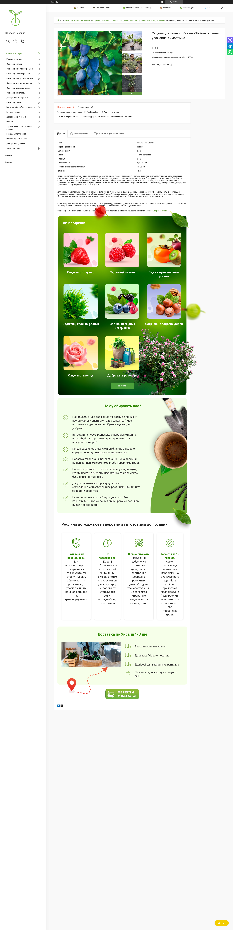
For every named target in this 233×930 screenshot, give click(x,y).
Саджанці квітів (13, 148)
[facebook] (58, 706)
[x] (62, 706)
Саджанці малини (14, 64)
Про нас (8, 155)
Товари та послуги (13, 53)
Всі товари (122, 386)
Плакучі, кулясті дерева (16, 139)
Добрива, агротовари (16, 117)
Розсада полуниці (14, 59)
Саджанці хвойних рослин (18, 73)
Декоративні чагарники (17, 97)
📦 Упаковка (165, 8)
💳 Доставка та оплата (103, 8)
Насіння (9, 122)
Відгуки (8, 162)
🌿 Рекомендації (187, 8)
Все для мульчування (16, 134)
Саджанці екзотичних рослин (19, 69)
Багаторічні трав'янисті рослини (20, 107)
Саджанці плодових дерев (18, 88)
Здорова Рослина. (161, 211)
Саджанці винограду (15, 93)
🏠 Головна (79, 8)
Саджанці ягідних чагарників (19, 83)
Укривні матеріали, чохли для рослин (19, 127)
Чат (223, 923)
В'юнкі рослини (13, 112)
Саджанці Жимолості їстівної (105, 20)
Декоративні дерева (15, 143)
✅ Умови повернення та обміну (137, 8)
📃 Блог (207, 8)
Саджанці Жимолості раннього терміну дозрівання (142, 20)
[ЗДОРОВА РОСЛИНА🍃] (22, 18)
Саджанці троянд (14, 102)
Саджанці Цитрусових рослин (19, 78)
